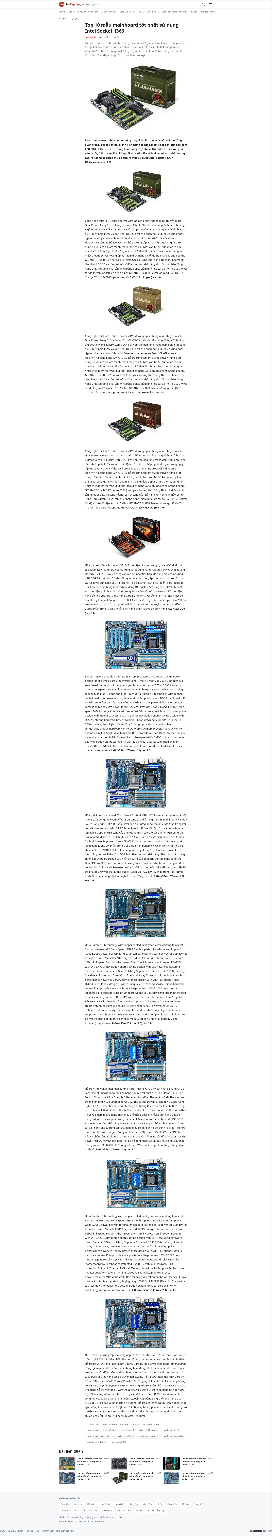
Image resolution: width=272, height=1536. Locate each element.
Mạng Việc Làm (124, 1510)
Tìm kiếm (63, 1521)
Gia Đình (63, 11)
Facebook (99, 1521)
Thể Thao (183, 11)
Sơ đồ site (88, 1521)
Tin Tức (213, 11)
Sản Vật (76, 1510)
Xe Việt (139, 1510)
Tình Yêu (193, 11)
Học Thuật (105, 1504)
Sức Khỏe (113, 11)
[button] (203, 4)
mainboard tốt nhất (171, 1430)
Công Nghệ (93, 11)
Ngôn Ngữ (119, 1504)
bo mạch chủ (92, 1424)
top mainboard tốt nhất (124, 1436)
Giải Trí (72, 11)
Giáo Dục (124, 11)
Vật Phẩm (147, 1504)
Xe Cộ (132, 11)
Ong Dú (64, 1510)
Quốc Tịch (65, 1504)
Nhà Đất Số (107, 1510)
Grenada (78, 1504)
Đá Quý (160, 1504)
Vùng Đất (198, 1504)
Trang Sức (172, 1504)
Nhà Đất (141, 11)
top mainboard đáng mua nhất (146, 1424)
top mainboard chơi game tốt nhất (101, 1430)
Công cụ (73, 1521)
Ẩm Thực (151, 11)
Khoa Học (172, 11)
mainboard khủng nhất (148, 1430)
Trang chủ (63, 18)
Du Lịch (104, 11)
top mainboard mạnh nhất (98, 1436)
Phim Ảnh (81, 11)
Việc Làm (162, 11)
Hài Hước (204, 11)
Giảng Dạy (133, 1504)
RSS (80, 1521)
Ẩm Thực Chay (90, 1510)
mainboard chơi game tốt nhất (115, 1424)
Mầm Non (91, 1504)
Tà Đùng (186, 1504)
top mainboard (127, 1430)
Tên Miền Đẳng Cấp (155, 1510)
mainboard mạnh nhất (148, 1436)
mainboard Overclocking (173, 1436)
